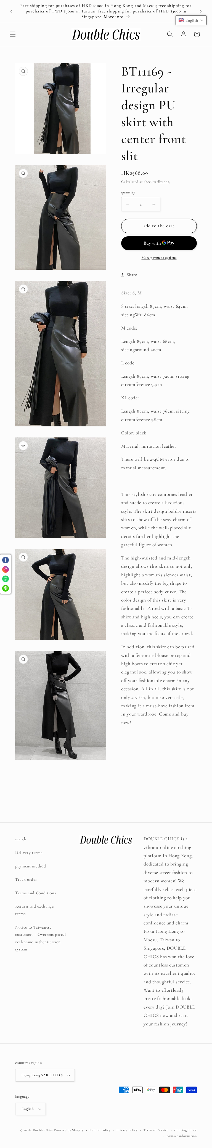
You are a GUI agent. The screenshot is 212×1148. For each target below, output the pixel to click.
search (20, 838)
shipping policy (185, 1130)
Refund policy (99, 1130)
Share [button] (132, 274)
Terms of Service (156, 1130)
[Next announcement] (201, 11)
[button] (12, 34)
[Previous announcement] (11, 11)
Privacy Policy (127, 1130)
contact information (182, 1136)
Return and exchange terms (34, 910)
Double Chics (43, 1130)
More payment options (159, 257)
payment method (30, 866)
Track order (26, 879)
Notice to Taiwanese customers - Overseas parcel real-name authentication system (40, 938)
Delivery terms (28, 852)
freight (163, 182)
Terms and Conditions (35, 892)
